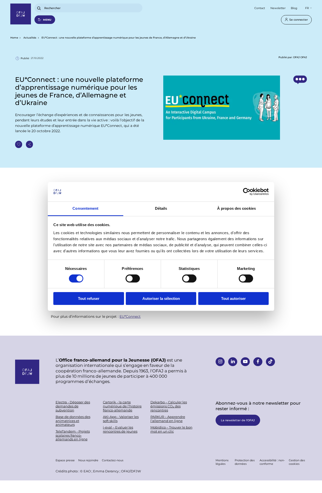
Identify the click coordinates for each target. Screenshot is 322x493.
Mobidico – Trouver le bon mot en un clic (171, 429)
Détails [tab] (161, 208)
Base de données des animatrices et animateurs (73, 421)
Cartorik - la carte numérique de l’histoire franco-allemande (122, 406)
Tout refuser (88, 298)
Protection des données (245, 462)
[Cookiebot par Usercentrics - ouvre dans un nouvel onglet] (247, 191)
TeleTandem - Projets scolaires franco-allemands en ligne (73, 435)
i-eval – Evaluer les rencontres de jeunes (120, 429)
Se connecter (298, 19)
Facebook (257, 361)
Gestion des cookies (297, 462)
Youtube (245, 361)
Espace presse (65, 460)
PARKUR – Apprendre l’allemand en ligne (167, 419)
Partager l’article (29, 144)
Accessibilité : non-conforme (272, 462)
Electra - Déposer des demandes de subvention (73, 406)
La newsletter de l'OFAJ (238, 420)
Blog (294, 8)
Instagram (220, 361)
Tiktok (270, 361)
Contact (259, 8)
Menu (47, 19)
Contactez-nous (112, 460)
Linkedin (232, 361)
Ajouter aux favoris (18, 144)
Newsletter (278, 8)
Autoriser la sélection (161, 298)
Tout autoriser (233, 298)
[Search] (39, 8)
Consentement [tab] (85, 208)
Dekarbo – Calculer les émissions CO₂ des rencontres (168, 406)
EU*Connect (130, 316)
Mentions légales (222, 462)
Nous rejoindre (88, 460)
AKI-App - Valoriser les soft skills (121, 419)
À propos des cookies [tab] (236, 208)
